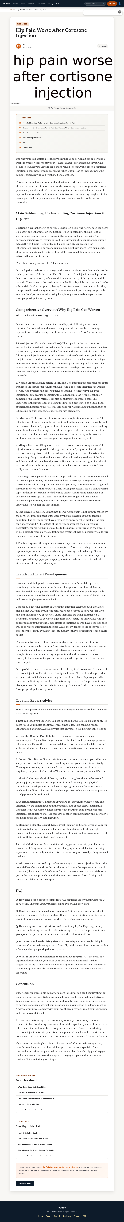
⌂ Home (112, 4)
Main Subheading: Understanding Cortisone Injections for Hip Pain (49, 123)
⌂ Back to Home (25, 1183)
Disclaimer (41, 4)
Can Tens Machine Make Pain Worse (33, 1138)
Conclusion (27, 147)
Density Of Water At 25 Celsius (31, 1092)
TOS (57, 4)
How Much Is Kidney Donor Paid (31, 1110)
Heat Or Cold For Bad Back (29, 1133)
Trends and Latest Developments (36, 133)
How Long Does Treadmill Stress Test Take (36, 1156)
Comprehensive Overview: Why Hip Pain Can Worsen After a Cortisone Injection (54, 128)
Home (15, 4)
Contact (31, 4)
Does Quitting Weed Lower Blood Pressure (36, 1098)
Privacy (50, 4)
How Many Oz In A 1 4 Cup (28, 1104)
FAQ (24, 143)
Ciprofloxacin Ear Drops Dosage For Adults (36, 1150)
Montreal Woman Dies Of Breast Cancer (35, 1144)
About (23, 4)
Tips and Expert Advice (32, 138)
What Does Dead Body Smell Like (32, 1087)
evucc (6, 3)
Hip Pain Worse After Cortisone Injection (60, 1167)
